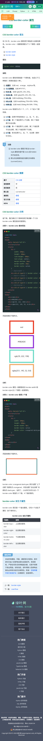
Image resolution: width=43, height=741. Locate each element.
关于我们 (21, 613)
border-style (10, 55)
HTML (34, 11)
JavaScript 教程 (21, 663)
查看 (17, 196)
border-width (11, 52)
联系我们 (21, 618)
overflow (14, 589)
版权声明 (21, 624)
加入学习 (30, 2)
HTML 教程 (21, 657)
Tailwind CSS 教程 (22, 669)
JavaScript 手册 (21, 688)
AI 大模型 (21, 644)
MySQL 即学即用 (21, 707)
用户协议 (21, 629)
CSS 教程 (21, 660)
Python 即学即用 (21, 701)
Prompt (15, 11)
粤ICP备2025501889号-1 (21, 726)
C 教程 (21, 653)
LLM (8, 11)
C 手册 (21, 691)
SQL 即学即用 (21, 704)
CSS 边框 (19, 180)
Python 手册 (21, 679)
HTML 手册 (21, 682)
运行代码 (37, 231)
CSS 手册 (21, 685)
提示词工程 (21, 647)
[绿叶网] (7, 6)
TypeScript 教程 (21, 666)
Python (22, 11)
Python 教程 (21, 650)
